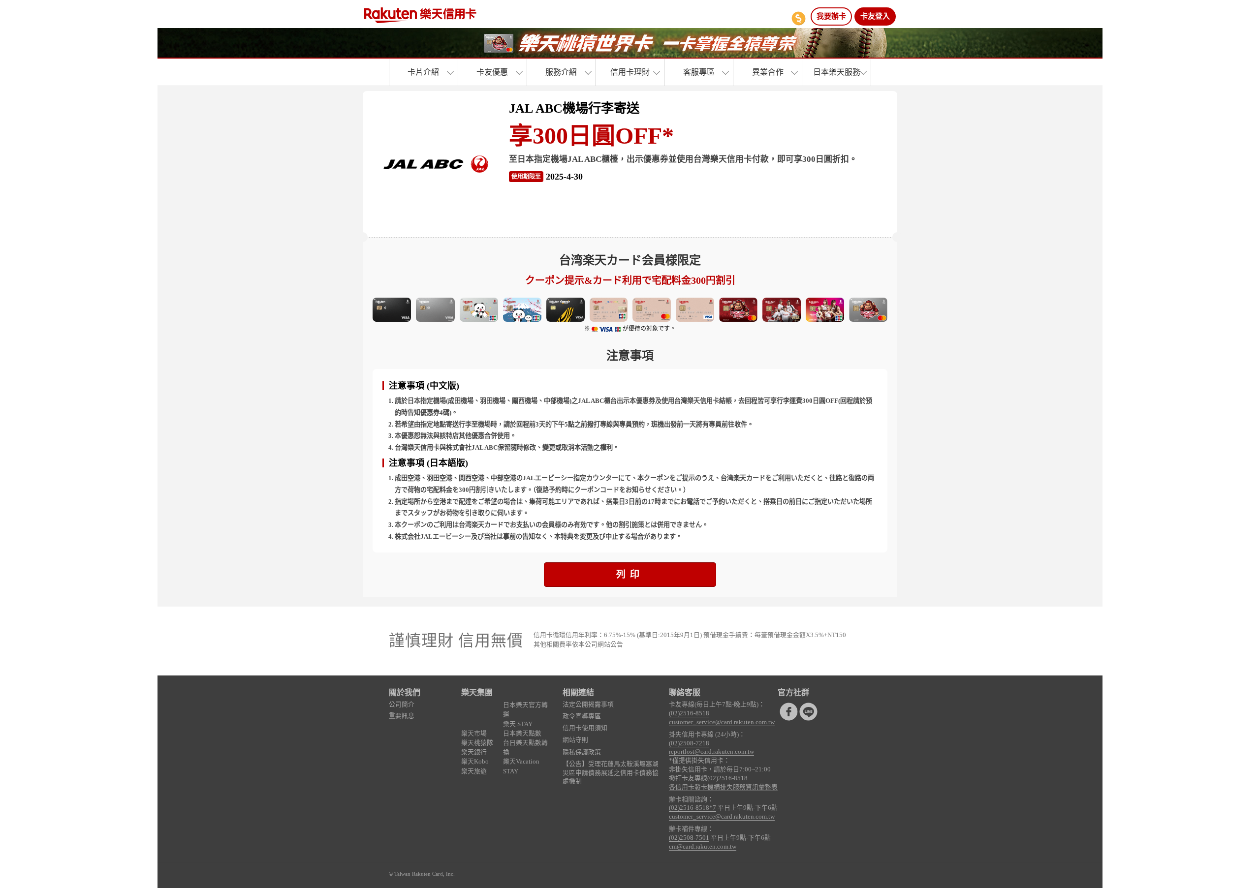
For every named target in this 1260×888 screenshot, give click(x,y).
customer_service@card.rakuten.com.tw (722, 722)
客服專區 (699, 72)
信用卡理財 (630, 72)
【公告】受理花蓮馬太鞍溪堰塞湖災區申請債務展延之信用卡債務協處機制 (611, 773)
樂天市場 (474, 733)
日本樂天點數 (522, 733)
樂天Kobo (475, 761)
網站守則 (575, 739)
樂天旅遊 (474, 771)
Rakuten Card (420, 15)
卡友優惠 (492, 72)
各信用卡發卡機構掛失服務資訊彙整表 (723, 787)
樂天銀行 (474, 752)
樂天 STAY (518, 724)
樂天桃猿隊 (477, 742)
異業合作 (768, 72)
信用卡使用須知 (585, 728)
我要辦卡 (831, 16)
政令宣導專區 (582, 716)
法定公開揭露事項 (588, 704)
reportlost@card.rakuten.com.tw (711, 751)
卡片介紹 (423, 72)
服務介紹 (561, 72)
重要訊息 (401, 715)
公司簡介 (401, 704)
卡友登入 (875, 16)
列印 (630, 574)
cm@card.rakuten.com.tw (702, 846)
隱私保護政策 (582, 752)
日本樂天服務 (836, 72)
